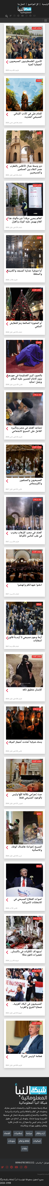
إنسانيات (37, 1141)
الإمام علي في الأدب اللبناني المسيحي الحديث (28, 115)
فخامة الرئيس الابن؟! (31, 1056)
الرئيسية (45, 4)
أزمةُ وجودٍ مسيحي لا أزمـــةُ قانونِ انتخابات (25, 639)
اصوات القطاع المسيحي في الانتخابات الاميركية (28, 901)
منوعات (11, 1141)
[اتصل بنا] (34, 16)
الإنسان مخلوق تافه (32, 690)
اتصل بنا (21, 4)
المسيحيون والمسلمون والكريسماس (30, 482)
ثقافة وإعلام (24, 1141)
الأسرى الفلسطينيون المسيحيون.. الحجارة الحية (25, 63)
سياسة (29, 1133)
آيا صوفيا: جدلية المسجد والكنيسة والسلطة (24, 272)
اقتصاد (7, 1133)
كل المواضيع (33, 4)
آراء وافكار (40, 1133)
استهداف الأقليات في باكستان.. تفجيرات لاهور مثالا (26, 953)
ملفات (24, 1149)
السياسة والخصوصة (43, 1174)
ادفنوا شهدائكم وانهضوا (29, 585)
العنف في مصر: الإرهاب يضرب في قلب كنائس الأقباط (26, 534)
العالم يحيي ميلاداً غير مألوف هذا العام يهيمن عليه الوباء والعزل (25, 220)
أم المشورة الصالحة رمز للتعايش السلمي (26, 325)
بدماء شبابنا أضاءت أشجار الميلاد (25, 742)
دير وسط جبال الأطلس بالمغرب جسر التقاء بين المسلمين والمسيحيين (26, 169)
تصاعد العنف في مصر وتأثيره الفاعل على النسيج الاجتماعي (26, 429)
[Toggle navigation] (45, 20)
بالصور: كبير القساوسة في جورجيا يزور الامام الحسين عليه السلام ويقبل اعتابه (24, 379)
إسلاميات (18, 1133)
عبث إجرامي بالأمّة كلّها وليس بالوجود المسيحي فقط (27, 796)
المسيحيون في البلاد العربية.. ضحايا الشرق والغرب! (27, 1005)
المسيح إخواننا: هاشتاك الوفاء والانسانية (26, 848)
